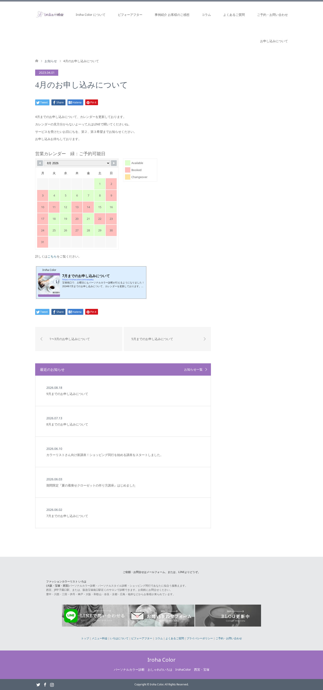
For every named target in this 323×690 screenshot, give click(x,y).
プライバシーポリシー (200, 638)
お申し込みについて (274, 41)
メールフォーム (156, 572)
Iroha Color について (90, 15)
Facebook (45, 684)
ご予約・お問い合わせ (272, 15)
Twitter (38, 684)
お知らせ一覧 (193, 369)
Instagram (51, 684)
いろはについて (119, 638)
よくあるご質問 (234, 15)
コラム (206, 15)
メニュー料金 (54, 15)
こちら (52, 256)
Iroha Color (161, 659)
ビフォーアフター (130, 15)
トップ (85, 638)
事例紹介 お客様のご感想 (172, 15)
